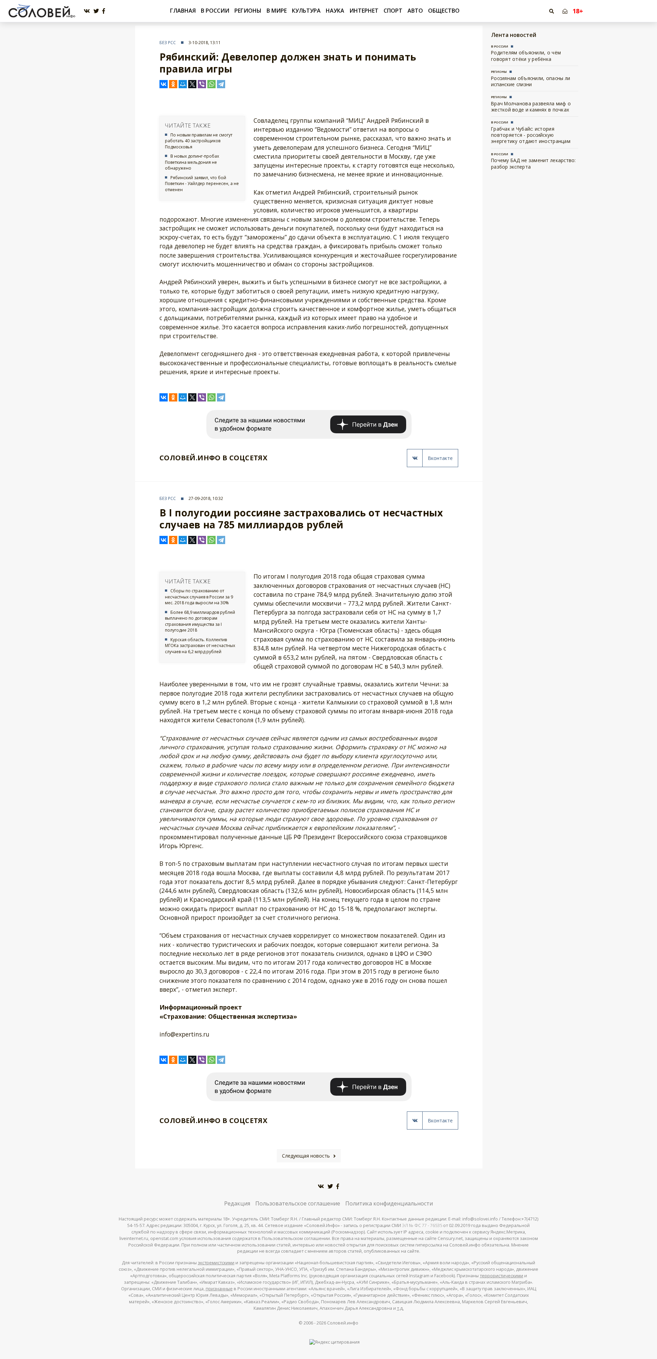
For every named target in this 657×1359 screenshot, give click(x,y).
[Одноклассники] (173, 84)
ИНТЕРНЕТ (363, 10)
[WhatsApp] (211, 84)
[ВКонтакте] (163, 84)
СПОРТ (393, 10)
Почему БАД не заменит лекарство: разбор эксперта (533, 163)
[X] (192, 84)
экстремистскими (216, 1263)
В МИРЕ (277, 10)
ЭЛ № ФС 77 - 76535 (422, 1225)
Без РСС (167, 42)
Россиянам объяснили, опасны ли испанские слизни (530, 81)
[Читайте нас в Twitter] (96, 11)
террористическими (501, 1276)
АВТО (415, 10)
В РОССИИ (215, 10)
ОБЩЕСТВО (444, 10)
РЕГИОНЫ (247, 10)
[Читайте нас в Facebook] (103, 11)
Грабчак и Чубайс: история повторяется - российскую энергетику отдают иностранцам (530, 135)
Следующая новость (306, 1155)
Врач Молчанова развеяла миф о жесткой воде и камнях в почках (531, 106)
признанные (219, 1289)
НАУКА (335, 10)
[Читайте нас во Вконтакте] (87, 11)
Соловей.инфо (342, 1323)
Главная (183, 10)
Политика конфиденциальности (389, 1203)
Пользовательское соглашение (297, 1203)
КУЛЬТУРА (306, 10)
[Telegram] (221, 84)
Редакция (237, 1203)
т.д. (400, 1308)
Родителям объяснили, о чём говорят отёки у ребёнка (526, 55)
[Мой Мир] (183, 84)
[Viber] (202, 84)
